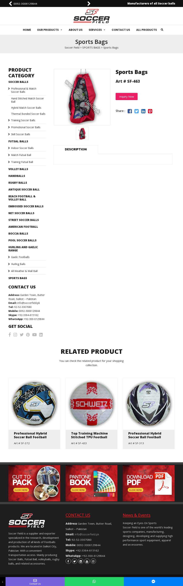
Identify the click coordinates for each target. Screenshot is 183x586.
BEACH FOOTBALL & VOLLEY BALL (22, 197)
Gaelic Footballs (20, 257)
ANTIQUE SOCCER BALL (24, 189)
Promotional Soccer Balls (25, 127)
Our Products (48, 30)
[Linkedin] (80, 561)
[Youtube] (87, 561)
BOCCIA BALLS (18, 233)
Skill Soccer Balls (20, 134)
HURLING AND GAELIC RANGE (23, 248)
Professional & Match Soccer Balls (23, 90)
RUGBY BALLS (17, 182)
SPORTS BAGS (17, 278)
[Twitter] (74, 561)
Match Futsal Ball (21, 155)
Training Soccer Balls (23, 120)
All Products (146, 30)
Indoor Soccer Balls (22, 148)
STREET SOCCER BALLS (23, 220)
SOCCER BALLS (18, 82)
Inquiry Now (126, 96)
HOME (27, 30)
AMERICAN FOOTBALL (23, 226)
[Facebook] (68, 561)
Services (95, 30)
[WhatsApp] (94, 581)
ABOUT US (76, 30)
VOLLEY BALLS (18, 169)
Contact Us (121, 30)
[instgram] (93, 561)
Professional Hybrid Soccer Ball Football (30, 435)
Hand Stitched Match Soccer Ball (27, 100)
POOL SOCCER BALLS (22, 240)
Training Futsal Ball (22, 162)
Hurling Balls (18, 264)
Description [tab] (76, 149)
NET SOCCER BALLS (21, 213)
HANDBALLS (16, 176)
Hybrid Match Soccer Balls (26, 107)
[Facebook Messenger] (153, 581)
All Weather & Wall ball (24, 271)
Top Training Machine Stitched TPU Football (89, 435)
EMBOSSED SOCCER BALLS (25, 206)
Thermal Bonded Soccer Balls (28, 113)
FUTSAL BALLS (18, 141)
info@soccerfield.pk (31, 3)
